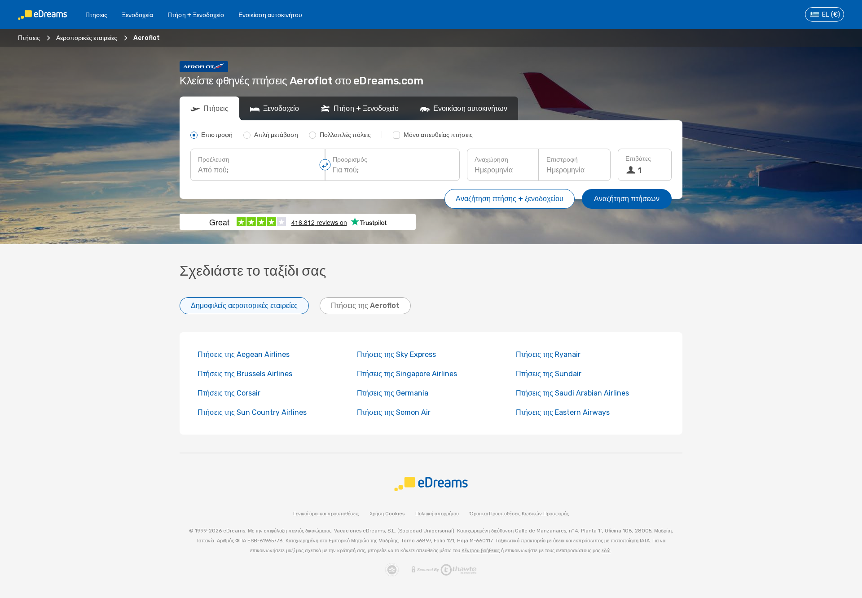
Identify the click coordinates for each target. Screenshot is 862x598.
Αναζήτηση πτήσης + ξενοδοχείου (509, 198)
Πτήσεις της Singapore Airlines (407, 373)
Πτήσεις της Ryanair (548, 354)
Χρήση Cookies (387, 514)
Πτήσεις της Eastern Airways (563, 412)
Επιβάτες (638, 159)
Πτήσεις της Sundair (548, 373)
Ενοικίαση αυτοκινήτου (270, 15)
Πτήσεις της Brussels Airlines (245, 373)
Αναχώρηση (491, 159)
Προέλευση (213, 159)
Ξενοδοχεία (137, 15)
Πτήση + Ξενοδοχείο (195, 15)
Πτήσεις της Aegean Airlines (244, 354)
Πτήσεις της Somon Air (394, 412)
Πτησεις (96, 15)
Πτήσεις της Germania (392, 393)
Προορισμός (350, 159)
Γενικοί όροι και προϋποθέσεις (326, 514)
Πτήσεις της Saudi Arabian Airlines (572, 393)
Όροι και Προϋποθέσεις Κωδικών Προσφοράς (519, 514)
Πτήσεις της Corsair (229, 393)
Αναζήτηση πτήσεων (627, 198)
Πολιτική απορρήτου (437, 514)
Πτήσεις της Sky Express (396, 354)
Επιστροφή (562, 159)
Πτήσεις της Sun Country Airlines (252, 412)
